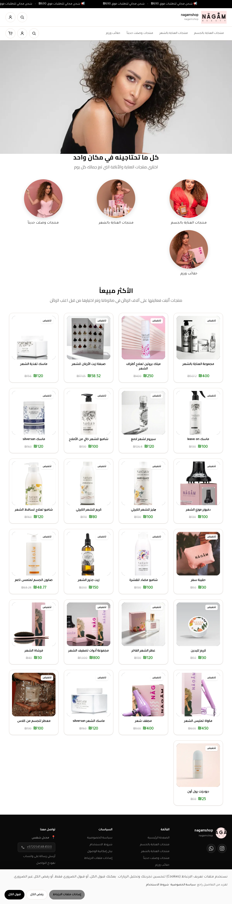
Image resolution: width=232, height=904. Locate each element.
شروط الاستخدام (101, 844)
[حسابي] (10, 17)
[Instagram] (222, 848)
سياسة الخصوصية (99, 838)
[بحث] (22, 17)
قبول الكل (14, 894)
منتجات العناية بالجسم (209, 33)
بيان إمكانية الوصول (99, 851)
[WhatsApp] (211, 848)
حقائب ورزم (113, 33)
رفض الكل (37, 894)
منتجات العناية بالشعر (174, 33)
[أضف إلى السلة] (192, 353)
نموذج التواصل (45, 863)
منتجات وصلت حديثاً (140, 33)
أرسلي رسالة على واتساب (39, 856)
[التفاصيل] (203, 353)
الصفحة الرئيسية (158, 838)
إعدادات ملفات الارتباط (98, 858)
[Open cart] (10, 33)
